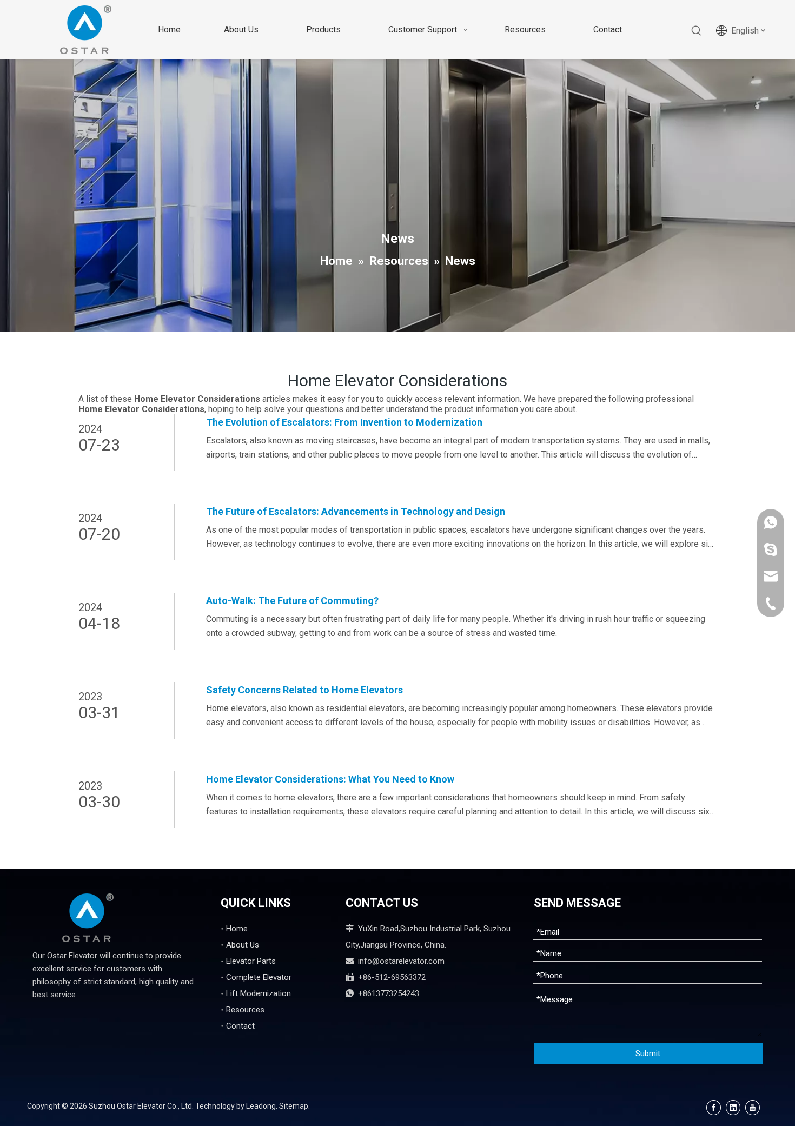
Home (237, 928)
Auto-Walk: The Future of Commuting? (292, 600)
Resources (245, 1010)
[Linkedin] (733, 1107)
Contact (240, 1026)
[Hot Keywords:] (696, 31)
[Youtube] (752, 1107)
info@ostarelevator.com (401, 961)
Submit (647, 1053)
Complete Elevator (259, 977)
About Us (242, 945)
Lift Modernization (258, 993)
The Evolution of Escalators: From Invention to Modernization (344, 422)
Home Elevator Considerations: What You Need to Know (330, 779)
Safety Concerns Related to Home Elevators (304, 690)
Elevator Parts (251, 961)
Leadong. (261, 1106)
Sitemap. (294, 1106)
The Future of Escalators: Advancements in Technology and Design (355, 511)
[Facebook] (713, 1107)
